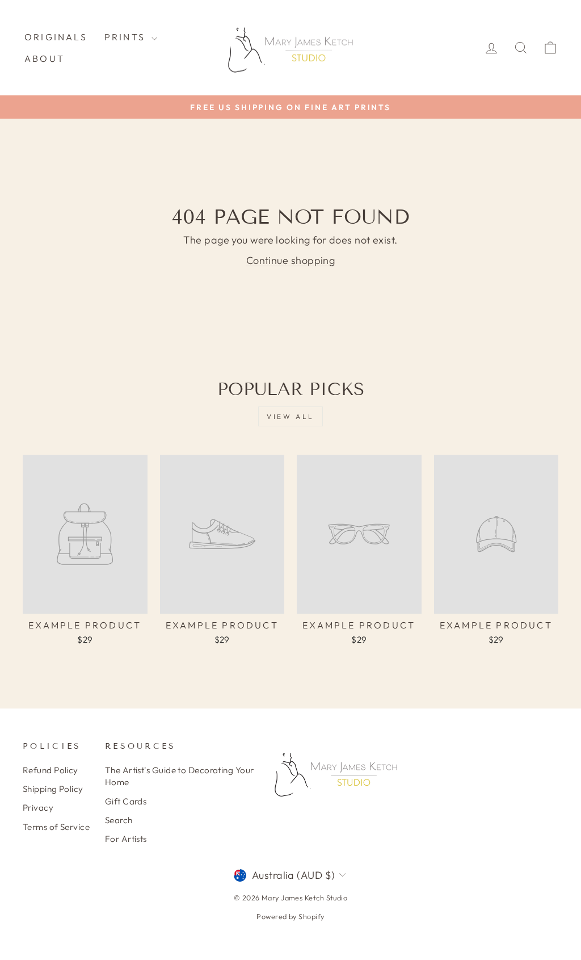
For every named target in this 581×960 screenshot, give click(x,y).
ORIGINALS (55, 37)
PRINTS (126, 37)
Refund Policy (50, 770)
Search (119, 820)
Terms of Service (56, 826)
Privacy (38, 807)
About (44, 58)
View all (290, 416)
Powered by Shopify (290, 916)
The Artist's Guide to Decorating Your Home (179, 776)
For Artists (126, 838)
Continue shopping (290, 260)
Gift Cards (126, 801)
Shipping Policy (53, 788)
